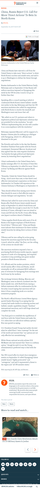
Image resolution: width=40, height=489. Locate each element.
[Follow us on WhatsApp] (34, 464)
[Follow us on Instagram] (12, 464)
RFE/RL (5, 23)
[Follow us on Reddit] (7, 464)
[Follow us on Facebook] (25, 464)
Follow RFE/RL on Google (24, 486)
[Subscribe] (3, 469)
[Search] (37, 486)
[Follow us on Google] (16, 464)
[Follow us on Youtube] (3, 464)
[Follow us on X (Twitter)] (21, 464)
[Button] (36, 31)
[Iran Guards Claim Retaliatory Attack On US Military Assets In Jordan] (20, 427)
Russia (3, 8)
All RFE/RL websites (7, 486)
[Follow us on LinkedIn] (30, 464)
